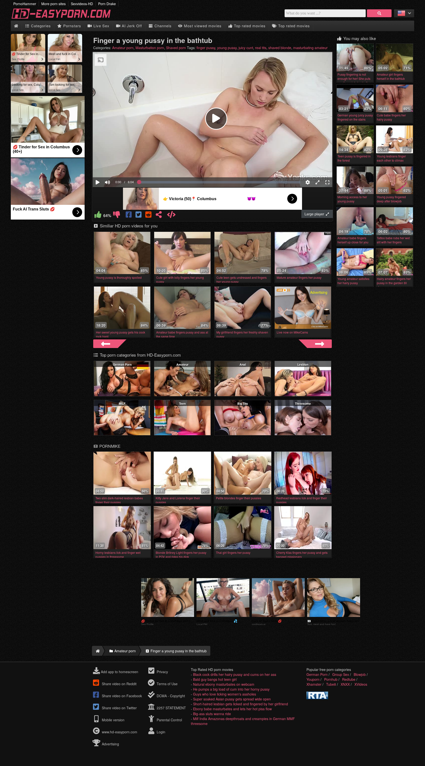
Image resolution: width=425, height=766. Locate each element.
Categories (40, 25)
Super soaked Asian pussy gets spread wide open (232, 698)
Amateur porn (123, 47)
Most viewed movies (202, 25)
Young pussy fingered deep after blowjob (391, 199)
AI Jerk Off (131, 25)
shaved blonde (279, 47)
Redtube (348, 679)
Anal (243, 364)
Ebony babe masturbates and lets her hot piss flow (232, 708)
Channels (162, 25)
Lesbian (302, 364)
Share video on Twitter (119, 707)
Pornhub (330, 679)
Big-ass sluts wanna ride (212, 713)
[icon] (16, 26)
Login (160, 731)
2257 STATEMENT (171, 707)
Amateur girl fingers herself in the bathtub (391, 76)
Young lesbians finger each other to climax (391, 158)
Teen (182, 403)
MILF (122, 403)
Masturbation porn (150, 47)
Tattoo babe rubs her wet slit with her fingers (393, 240)
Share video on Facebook (121, 695)
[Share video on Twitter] (139, 215)
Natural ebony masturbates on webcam (223, 684)
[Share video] (158, 215)
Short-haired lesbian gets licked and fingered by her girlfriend (240, 703)
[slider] (219, 182)
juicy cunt (246, 47)
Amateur (182, 364)
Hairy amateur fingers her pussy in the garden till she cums (394, 283)
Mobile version (112, 719)
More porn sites (53, 3)
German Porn (122, 364)
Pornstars (71, 25)
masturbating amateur (310, 47)
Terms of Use (167, 683)
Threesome (303, 403)
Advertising (110, 743)
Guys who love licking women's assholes (224, 694)
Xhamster (313, 684)
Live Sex (100, 25)
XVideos (360, 684)
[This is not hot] (116, 215)
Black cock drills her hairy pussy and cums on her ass (234, 674)
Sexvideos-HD (82, 3)
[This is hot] (97, 215)
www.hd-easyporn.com (119, 731)
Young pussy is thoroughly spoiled (119, 277)
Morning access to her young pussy (352, 199)
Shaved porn (176, 47)
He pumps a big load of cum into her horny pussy (231, 689)
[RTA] (317, 697)
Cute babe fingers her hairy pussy (391, 117)
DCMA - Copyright (170, 695)
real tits (260, 47)
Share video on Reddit (119, 683)
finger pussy (206, 47)
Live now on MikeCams (292, 332)
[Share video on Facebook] (129, 215)
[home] (97, 651)
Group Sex (340, 674)
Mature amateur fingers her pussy (299, 277)
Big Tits (242, 403)
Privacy (162, 671)
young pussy (227, 47)
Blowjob (360, 674)
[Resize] (317, 182)
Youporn (312, 679)
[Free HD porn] (65, 18)
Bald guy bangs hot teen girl (215, 679)
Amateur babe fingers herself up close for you (352, 240)
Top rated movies (249, 25)
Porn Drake (107, 3)
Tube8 (331, 684)
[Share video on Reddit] (148, 215)
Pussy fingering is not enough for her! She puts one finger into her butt (353, 78)
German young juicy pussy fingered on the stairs (355, 117)
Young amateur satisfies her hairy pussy (353, 281)
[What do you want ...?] (379, 13)
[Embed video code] (171, 215)
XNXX (345, 684)
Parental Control (169, 719)
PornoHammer (24, 3)
